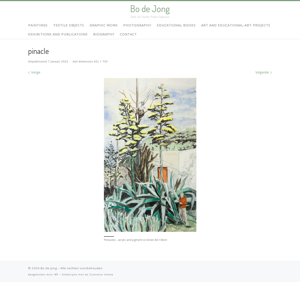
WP (56, 274)
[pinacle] (150, 155)
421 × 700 (100, 61)
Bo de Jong (49, 268)
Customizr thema (101, 274)
